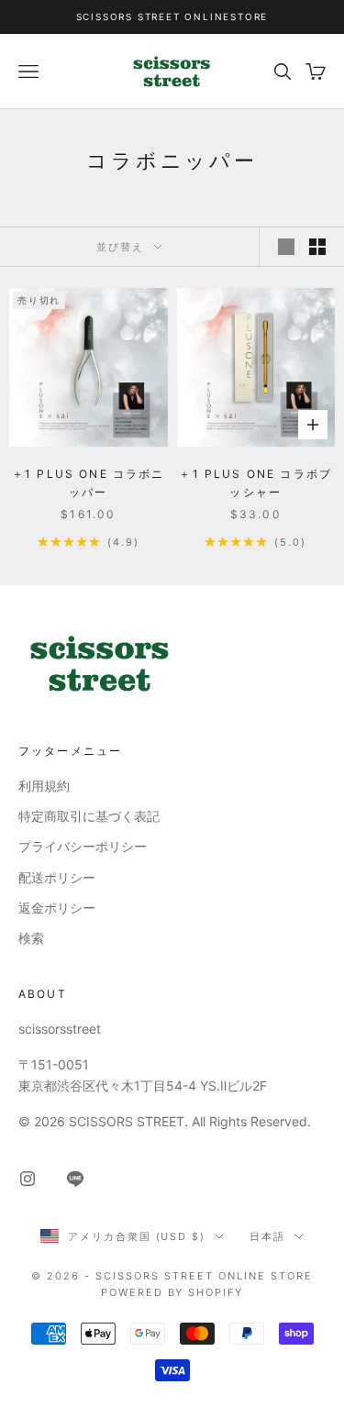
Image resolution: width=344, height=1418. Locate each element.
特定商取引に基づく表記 (89, 816)
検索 (31, 938)
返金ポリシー (56, 907)
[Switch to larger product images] (286, 246)
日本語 (267, 1236)
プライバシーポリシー (82, 846)
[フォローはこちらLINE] (75, 1178)
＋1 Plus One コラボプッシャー (255, 483)
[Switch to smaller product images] (317, 246)
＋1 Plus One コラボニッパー (88, 483)
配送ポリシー (56, 877)
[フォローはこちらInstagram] (27, 1178)
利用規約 (44, 785)
